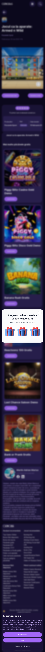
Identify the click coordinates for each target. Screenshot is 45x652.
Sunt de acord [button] (22, 634)
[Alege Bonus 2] (9, 331)
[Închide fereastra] (40, 313)
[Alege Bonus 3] (35, 331)
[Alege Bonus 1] (22, 331)
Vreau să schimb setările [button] (22, 646)
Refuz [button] (22, 640)
